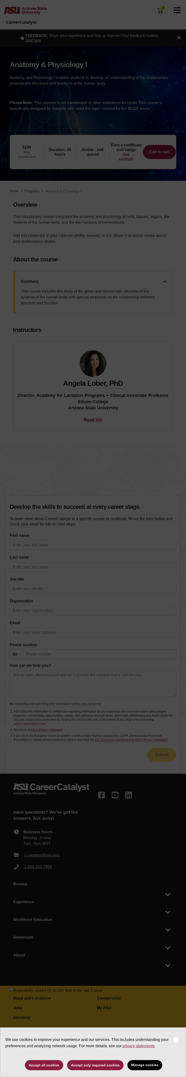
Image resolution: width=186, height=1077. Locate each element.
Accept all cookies (44, 1065)
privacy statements (139, 1046)
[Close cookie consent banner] (176, 1040)
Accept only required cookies (95, 1065)
